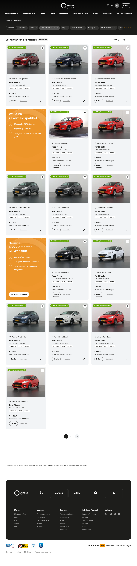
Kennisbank (64, 526)
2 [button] (70, 436)
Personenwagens (43, 514)
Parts (84, 526)
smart (16, 523)
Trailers (40, 526)
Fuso (16, 526)
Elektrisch (41, 517)
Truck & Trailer (87, 520)
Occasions (86, 529)
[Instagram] (110, 514)
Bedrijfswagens (43, 520)
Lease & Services (89, 514)
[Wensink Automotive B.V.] (68, 6)
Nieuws (63, 523)
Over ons (9, 552)
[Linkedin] (115, 514)
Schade (85, 517)
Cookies (18, 552)
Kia (15, 520)
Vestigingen (64, 517)
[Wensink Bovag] (23, 545)
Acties (62, 520)
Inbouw (85, 523)
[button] (77, 436)
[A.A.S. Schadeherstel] (41, 545)
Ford (16, 517)
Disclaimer (27, 552)
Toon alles (127, 28)
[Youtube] (119, 514)
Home (8, 21)
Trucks (39, 523)
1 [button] (66, 436)
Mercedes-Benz (20, 514)
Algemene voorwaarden (43, 552)
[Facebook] (106, 514)
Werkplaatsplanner (67, 514)
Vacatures (63, 529)
